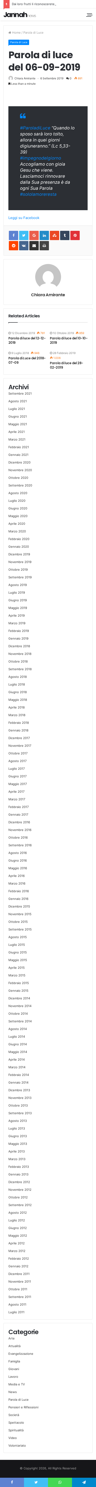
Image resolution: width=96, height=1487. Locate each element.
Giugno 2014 (17, 1044)
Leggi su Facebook (23, 218)
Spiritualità (16, 1430)
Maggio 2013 (17, 1144)
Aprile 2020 (16, 523)
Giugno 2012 (17, 1228)
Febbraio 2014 (18, 1075)
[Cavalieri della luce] (19, 14)
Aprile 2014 (16, 1059)
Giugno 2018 (17, 692)
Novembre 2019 (19, 562)
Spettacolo (16, 1422)
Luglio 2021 (16, 409)
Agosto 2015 (17, 937)
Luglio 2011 (16, 1312)
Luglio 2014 (16, 1036)
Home (16, 32)
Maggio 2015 (17, 960)
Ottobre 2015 (18, 922)
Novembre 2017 (19, 745)
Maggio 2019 (17, 608)
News (12, 1392)
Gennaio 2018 (18, 730)
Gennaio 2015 (18, 990)
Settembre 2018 (20, 669)
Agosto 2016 (17, 853)
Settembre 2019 (20, 577)
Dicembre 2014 (19, 998)
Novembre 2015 (19, 914)
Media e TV (16, 1384)
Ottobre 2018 (18, 661)
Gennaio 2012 (18, 1266)
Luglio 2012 (16, 1220)
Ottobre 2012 (18, 1197)
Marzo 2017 (16, 799)
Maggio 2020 (17, 516)
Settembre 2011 (19, 1297)
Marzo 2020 (17, 531)
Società (13, 1415)
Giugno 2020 (17, 508)
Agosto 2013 (17, 1121)
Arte (11, 1338)
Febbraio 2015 (18, 983)
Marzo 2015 (16, 975)
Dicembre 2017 (19, 738)
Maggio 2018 (17, 700)
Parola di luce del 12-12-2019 (26, 340)
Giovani (13, 1369)
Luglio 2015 (16, 944)
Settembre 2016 (20, 845)
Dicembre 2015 (19, 906)
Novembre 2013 (19, 1098)
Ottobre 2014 (18, 1013)
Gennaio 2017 (18, 814)
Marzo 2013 (16, 1159)
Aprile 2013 (16, 1151)
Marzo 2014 (16, 1067)
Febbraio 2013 (18, 1166)
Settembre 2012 (20, 1205)
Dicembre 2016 (19, 822)
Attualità (14, 1346)
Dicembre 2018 (19, 646)
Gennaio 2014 (18, 1082)
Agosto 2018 (17, 677)
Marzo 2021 (16, 439)
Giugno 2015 (17, 952)
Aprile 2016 (16, 876)
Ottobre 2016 (18, 837)
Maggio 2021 (17, 424)
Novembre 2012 (19, 1189)
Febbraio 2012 (18, 1258)
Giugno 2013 (17, 1136)
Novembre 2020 (20, 470)
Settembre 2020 (20, 485)
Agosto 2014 (17, 1029)
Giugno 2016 (17, 860)
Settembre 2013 (20, 1113)
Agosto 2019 (17, 585)
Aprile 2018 (16, 707)
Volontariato (17, 1445)
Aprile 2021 (16, 432)
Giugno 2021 (17, 416)
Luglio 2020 (16, 500)
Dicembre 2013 (19, 1090)
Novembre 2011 (19, 1281)
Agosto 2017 (17, 761)
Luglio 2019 (16, 592)
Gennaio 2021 (18, 455)
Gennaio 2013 (18, 1174)
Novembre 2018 (19, 654)
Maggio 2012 (17, 1235)
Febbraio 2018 (18, 722)
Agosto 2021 (17, 401)
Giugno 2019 (17, 600)
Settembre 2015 (20, 929)
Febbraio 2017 (18, 807)
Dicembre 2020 (19, 462)
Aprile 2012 (16, 1243)
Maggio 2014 (17, 1052)
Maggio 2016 (17, 868)
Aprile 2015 (16, 967)
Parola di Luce (33, 32)
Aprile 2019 (16, 615)
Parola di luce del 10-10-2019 (68, 340)
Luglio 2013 (16, 1128)
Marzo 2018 (16, 715)
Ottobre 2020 (18, 478)
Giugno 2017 (17, 776)
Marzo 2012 (16, 1251)
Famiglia (14, 1361)
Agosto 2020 (17, 493)
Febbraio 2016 (18, 891)
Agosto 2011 (17, 1304)
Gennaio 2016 (18, 899)
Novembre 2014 (19, 1006)
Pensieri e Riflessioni (23, 1407)
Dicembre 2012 (19, 1182)
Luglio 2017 (16, 768)
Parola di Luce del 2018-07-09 (27, 360)
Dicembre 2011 (19, 1274)
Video (12, 1438)
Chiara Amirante (24, 78)
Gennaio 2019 (18, 638)
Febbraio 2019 (18, 631)
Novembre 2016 (19, 830)
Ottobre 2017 (17, 753)
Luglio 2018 (16, 684)
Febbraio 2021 (18, 447)
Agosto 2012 (17, 1212)
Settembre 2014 (20, 1021)
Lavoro (13, 1376)
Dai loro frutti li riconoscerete (33, 4)
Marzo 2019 (16, 623)
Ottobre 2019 (18, 569)
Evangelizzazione (20, 1353)
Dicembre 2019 (19, 554)
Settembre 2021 (20, 393)
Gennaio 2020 (18, 546)
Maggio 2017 (17, 784)
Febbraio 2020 (18, 539)
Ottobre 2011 (17, 1289)
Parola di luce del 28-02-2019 (66, 365)
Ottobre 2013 (18, 1105)
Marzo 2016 (16, 883)
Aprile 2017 (16, 791)
